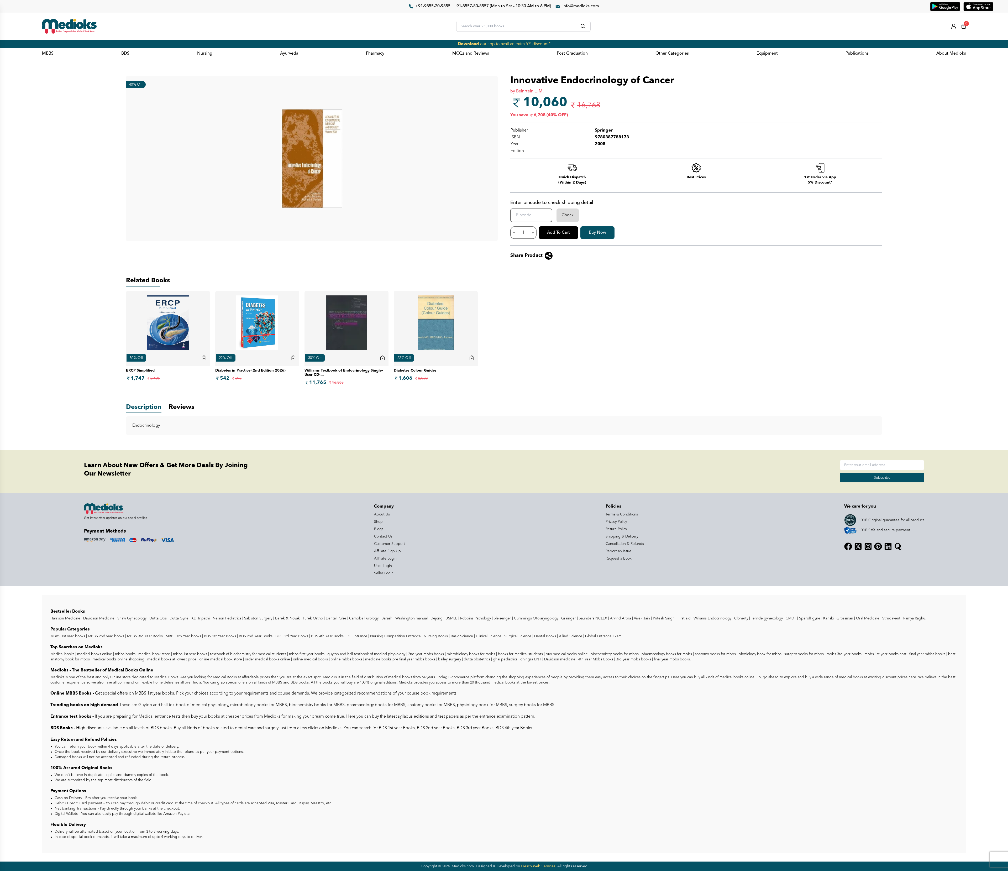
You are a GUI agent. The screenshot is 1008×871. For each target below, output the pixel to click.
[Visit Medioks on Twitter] (858, 546)
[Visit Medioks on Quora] (898, 546)
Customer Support (389, 544)
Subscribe (882, 477)
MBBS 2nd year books (105, 636)
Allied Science (570, 636)
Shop (378, 522)
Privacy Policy (616, 522)
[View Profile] (954, 26)
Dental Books (544, 636)
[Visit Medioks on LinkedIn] (888, 546)
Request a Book (619, 558)
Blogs (378, 529)
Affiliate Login (385, 558)
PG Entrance (356, 636)
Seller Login (383, 573)
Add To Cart (558, 233)
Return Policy (616, 529)
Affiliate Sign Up (387, 551)
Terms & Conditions (622, 514)
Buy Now (597, 233)
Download (468, 44)
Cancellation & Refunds (625, 544)
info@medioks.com (581, 6)
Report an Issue (618, 551)
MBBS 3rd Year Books (144, 636)
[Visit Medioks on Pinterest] (878, 546)
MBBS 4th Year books (183, 636)
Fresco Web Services (538, 866)
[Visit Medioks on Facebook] (848, 546)
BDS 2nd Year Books (255, 636)
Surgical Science (517, 636)
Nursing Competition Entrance (395, 636)
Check (568, 215)
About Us (382, 514)
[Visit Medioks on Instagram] (868, 546)
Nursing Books (435, 636)
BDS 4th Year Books (327, 636)
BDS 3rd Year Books (291, 636)
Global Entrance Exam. (603, 636)
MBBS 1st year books (68, 636)
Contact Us (383, 536)
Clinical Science (488, 636)
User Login (383, 566)
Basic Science (461, 636)
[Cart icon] (204, 358)
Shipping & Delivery (622, 536)
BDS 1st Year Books (219, 636)
